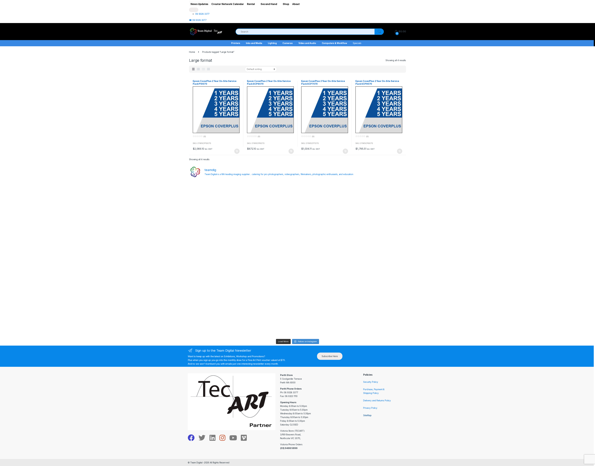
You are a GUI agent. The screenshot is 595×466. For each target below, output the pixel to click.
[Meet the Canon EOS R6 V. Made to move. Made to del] (215, 290)
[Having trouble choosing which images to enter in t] (215, 196)
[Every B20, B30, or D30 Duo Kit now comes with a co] (215, 228)
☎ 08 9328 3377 (198, 20)
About (296, 4)
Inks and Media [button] (254, 43)
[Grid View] (208, 69)
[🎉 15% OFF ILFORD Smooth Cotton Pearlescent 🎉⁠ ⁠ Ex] (270, 259)
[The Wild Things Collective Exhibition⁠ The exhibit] (379, 259)
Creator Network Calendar (227, 4)
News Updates (199, 4)
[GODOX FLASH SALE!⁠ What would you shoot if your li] (379, 228)
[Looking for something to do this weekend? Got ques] (215, 259)
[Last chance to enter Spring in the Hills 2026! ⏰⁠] (324, 196)
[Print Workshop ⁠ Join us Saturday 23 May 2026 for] (324, 290)
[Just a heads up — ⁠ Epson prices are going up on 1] (324, 259)
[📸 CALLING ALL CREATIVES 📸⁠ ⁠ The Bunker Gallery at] (270, 321)
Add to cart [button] (237, 151)
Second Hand (269, 4)
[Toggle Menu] (193, 10)
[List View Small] (198, 69)
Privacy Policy (370, 408)
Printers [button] (235, 43)
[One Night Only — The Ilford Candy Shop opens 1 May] (379, 321)
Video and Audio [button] (307, 43)
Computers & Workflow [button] (334, 43)
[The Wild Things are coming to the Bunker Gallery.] (379, 290)
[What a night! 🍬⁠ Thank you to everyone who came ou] (270, 290)
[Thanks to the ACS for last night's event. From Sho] (379, 196)
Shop (286, 4)
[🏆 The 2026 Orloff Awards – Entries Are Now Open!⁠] (270, 196)
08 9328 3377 (202, 14)
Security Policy (370, 382)
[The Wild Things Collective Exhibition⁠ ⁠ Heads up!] (270, 228)
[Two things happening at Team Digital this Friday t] (215, 321)
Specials (357, 43)
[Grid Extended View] (193, 69)
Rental (251, 4)
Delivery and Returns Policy (377, 400)
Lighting (272, 43)
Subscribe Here (330, 356)
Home (192, 52)
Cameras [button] (287, 43)
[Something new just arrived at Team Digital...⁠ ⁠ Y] (324, 228)
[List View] (203, 69)
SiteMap (367, 415)
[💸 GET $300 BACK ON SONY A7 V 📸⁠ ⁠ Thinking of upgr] (324, 321)
